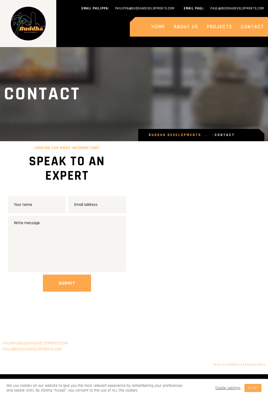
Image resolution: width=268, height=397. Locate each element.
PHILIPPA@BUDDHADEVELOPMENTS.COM (35, 343)
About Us (186, 27)
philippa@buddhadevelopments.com (145, 8)
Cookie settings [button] (228, 388)
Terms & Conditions (227, 364)
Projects (219, 27)
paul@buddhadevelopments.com (237, 8)
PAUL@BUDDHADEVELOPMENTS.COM (33, 349)
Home (158, 27)
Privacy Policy (255, 364)
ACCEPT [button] (253, 388)
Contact (252, 27)
